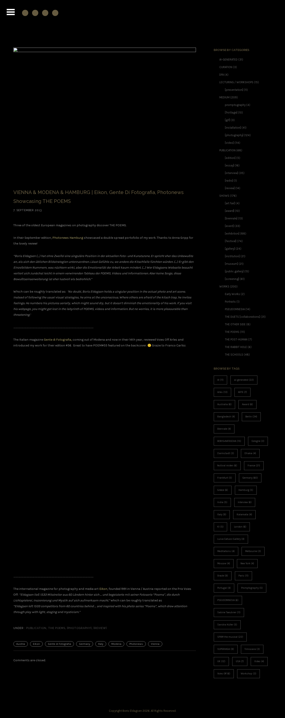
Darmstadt (225, 453)
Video (259, 661)
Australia (224, 404)
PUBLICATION (35, 628)
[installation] (233, 127)
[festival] (230, 241)
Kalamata (244, 514)
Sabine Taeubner (228, 612)
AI (220, 379)
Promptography (252, 588)
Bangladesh (226, 416)
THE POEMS (56, 628)
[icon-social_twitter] (55, 13)
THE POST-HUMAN (236, 339)
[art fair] (230, 203)
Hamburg (245, 490)
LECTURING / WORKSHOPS (236, 82)
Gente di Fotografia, (58, 340)
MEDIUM (224, 97)
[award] (229, 210)
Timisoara (252, 649)
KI (220, 526)
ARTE (242, 392)
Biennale (224, 428)
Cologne (258, 441)
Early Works (232, 294)
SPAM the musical (230, 636)
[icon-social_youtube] (46, 13)
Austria (20, 643)
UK (221, 661)
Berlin (251, 416)
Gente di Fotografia (59, 643)
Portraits (230, 301)
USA (240, 661)
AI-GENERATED (228, 59)
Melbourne (253, 551)
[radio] (229, 180)
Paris (243, 575)
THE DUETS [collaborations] (242, 316)
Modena (116, 643)
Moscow (223, 563)
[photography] (79, 628)
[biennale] (231, 218)
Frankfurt (224, 477)
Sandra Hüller (227, 624)
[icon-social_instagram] (36, 13)
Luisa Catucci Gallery (230, 539)
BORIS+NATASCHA (229, 441)
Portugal (224, 588)
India (222, 502)
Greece (222, 490)
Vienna (155, 643)
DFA (221, 74)
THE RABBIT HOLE (236, 347)
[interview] (231, 173)
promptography (235, 105)
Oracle (222, 575)
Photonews (136, 643)
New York (247, 563)
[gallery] (230, 248)
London (240, 526)
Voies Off (223, 673)
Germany (84, 643)
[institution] (232, 256)
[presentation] (234, 89)
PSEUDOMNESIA (235, 309)
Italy (100, 643)
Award (247, 404)
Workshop (248, 673)
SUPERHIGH (225, 649)
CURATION (225, 67)
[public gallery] (234, 271)
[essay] (229, 165)
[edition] (230, 158)
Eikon (103, 589)
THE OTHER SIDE (235, 324)
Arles (222, 392)
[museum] (231, 263)
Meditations (226, 551)
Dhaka (250, 453)
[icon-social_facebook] (26, 13)
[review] (100, 628)
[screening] (232, 279)
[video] (229, 142)
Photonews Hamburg (67, 238)
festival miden (227, 465)
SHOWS (224, 195)
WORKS (224, 286)
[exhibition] (232, 233)
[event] (229, 226)
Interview (245, 502)
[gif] (227, 120)
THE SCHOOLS (234, 354)
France (254, 465)
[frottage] (231, 112)
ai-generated (244, 379)
